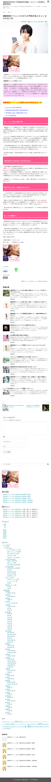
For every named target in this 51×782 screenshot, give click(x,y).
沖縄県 (6, 686)
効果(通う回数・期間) (12, 568)
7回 (8, 721)
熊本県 (6, 699)
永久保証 (17, 726)
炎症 (23, 726)
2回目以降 (3, 721)
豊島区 (8, 619)
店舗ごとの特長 (11, 560)
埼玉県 (6, 601)
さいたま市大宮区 (11, 603)
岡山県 (6, 674)
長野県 (6, 692)
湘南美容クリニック (10, 585)
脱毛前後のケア (11, 575)
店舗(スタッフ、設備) (12, 557)
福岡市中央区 (10, 682)
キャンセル (10, 724)
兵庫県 (6, 668)
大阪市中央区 (10, 661)
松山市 (8, 710)
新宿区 (8, 613)
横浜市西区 (10, 632)
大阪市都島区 (10, 664)
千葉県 (6, 604)
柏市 (8, 608)
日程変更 (11, 726)
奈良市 (8, 714)
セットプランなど (11, 581)
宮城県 (6, 594)
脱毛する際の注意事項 (12, 564)
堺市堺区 (9, 666)
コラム (31, 21)
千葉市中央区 (10, 606)
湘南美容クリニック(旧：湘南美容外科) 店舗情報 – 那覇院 (17, 494)
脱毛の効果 (7, 566)
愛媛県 (6, 709)
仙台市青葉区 (10, 596)
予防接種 (27, 724)
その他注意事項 (9, 559)
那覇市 (8, 687)
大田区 (8, 629)
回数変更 (40, 724)
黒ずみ (9, 728)
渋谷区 (8, 617)
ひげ (33, 721)
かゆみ (27, 721)
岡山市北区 (10, 675)
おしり (24, 721)
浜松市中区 (10, 645)
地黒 (8, 588)
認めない (43, 726)
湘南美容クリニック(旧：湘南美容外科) (12, 509)
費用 (46, 726)
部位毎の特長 (10, 572)
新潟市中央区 (10, 690)
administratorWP (43, 281)
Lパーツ (10, 721)
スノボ (19, 724)
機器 (13, 726)
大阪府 (6, 657)
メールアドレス (6, 441)
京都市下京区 (10, 655)
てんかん (30, 721)
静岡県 (6, 643)
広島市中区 (10, 678)
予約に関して (41, 21)
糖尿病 (35, 726)
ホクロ (21, 724)
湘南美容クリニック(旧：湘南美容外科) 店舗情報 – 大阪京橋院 (18, 502)
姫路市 (8, 672)
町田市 (8, 623)
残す (15, 726)
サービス (35, 21)
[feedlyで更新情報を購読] (4, 278)
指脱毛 (8, 726)
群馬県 (6, 706)
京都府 (6, 654)
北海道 (6, 591)
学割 (8, 583)
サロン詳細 (5, 545)
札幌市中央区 (10, 593)
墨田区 (8, 627)
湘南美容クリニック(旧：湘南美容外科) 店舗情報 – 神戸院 (17, 498)
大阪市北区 (10, 659)
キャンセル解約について (13, 549)
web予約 (31, 281)
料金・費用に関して (12, 553)
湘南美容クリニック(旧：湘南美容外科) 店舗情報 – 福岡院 (17, 496)
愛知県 (6, 649)
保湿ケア (34, 724)
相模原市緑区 (10, 636)
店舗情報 (5, 590)
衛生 (8, 586)
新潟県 (6, 689)
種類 (32, 726)
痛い (25, 726)
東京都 (6, 612)
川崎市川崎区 (10, 640)
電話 (24, 281)
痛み (8, 570)
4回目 (6, 721)
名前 (4, 436)
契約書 (44, 724)
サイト (4, 446)
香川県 (6, 702)
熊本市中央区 (10, 700)
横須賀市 (9, 642)
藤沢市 (8, 638)
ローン (24, 724)
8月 (5, 525)
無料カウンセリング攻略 (13, 551)
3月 (5, 527)
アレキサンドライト (38, 721)
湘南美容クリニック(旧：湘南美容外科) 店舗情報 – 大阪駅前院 (18, 500)
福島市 (8, 599)
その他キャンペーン (12, 579)
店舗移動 (5, 726)
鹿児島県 (7, 696)
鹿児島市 (9, 697)
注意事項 (21, 726)
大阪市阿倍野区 (11, 663)
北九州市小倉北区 (11, 684)
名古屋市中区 (10, 650)
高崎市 (8, 707)
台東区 (8, 625)
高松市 (8, 704)
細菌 (37, 726)
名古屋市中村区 (11, 652)
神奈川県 (7, 630)
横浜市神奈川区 (11, 634)
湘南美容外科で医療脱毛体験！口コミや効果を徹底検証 (24, 3)
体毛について (10, 562)
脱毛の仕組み (10, 573)
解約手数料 (40, 726)
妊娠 (46, 724)
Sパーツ (13, 721)
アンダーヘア (44, 721)
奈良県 (6, 712)
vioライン (19, 721)
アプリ (27, 281)
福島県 (6, 598)
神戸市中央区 (10, 670)
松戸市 (8, 610)
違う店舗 (5, 728)
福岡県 (6, 680)
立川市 (8, 621)
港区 (8, 615)
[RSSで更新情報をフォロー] (6, 278)
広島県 (6, 677)
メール (35, 281)
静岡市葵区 (10, 647)
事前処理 (31, 724)
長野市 (8, 694)
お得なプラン (8, 577)
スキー (16, 724)
